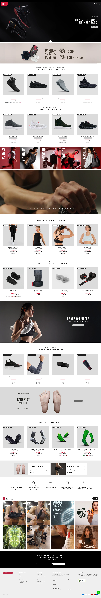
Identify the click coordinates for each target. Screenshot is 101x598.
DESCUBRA (78, 400)
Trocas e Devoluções (41, 579)
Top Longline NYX (38, 247)
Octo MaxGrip (13, 290)
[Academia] (30, 158)
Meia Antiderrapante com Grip (38, 449)
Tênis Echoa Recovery (38, 136)
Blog (20, 574)
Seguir (95, 498)
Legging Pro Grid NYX (13, 247)
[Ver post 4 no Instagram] (87, 513)
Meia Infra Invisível (13, 449)
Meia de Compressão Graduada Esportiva (88, 449)
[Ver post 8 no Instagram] (87, 537)
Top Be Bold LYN (87, 247)
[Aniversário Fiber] (50, 53)
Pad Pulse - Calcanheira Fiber (63, 290)
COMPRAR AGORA (78, 324)
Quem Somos (39, 574)
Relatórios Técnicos (41, 581)
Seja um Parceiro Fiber (23, 579)
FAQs (20, 576)
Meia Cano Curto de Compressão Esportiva (63, 449)
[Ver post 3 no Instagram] (62, 513)
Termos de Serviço (40, 577)
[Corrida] (10, 158)
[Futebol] (71, 158)
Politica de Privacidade (41, 576)
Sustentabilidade (40, 583)
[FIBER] (8, 573)
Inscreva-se (59, 563)
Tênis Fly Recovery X (63, 136)
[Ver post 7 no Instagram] (62, 537)
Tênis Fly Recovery (13, 136)
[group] (50, 22)
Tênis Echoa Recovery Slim (87, 136)
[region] (50, 22)
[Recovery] (50, 158)
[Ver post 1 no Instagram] (14, 513)
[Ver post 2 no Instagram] (38, 513)
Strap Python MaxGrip (38, 290)
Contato (20, 577)
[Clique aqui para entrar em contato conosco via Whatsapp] (98, 592)
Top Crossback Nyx (62, 247)
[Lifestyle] (91, 158)
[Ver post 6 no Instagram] (38, 537)
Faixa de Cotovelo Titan (88, 290)
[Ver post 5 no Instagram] (14, 537)
